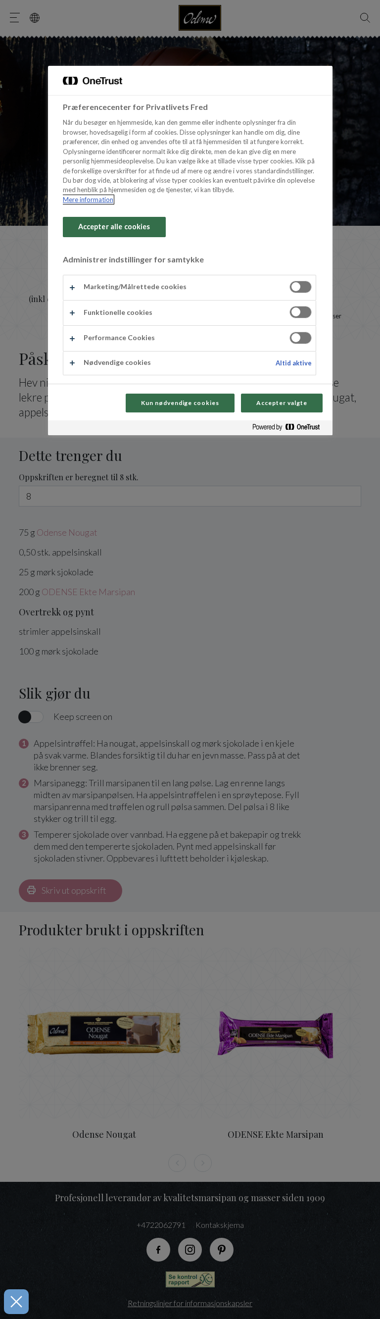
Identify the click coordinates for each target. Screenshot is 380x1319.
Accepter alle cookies (114, 226)
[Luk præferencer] (16, 1301)
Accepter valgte (281, 402)
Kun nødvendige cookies (180, 402)
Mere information (88, 199)
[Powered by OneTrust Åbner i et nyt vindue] (290, 429)
